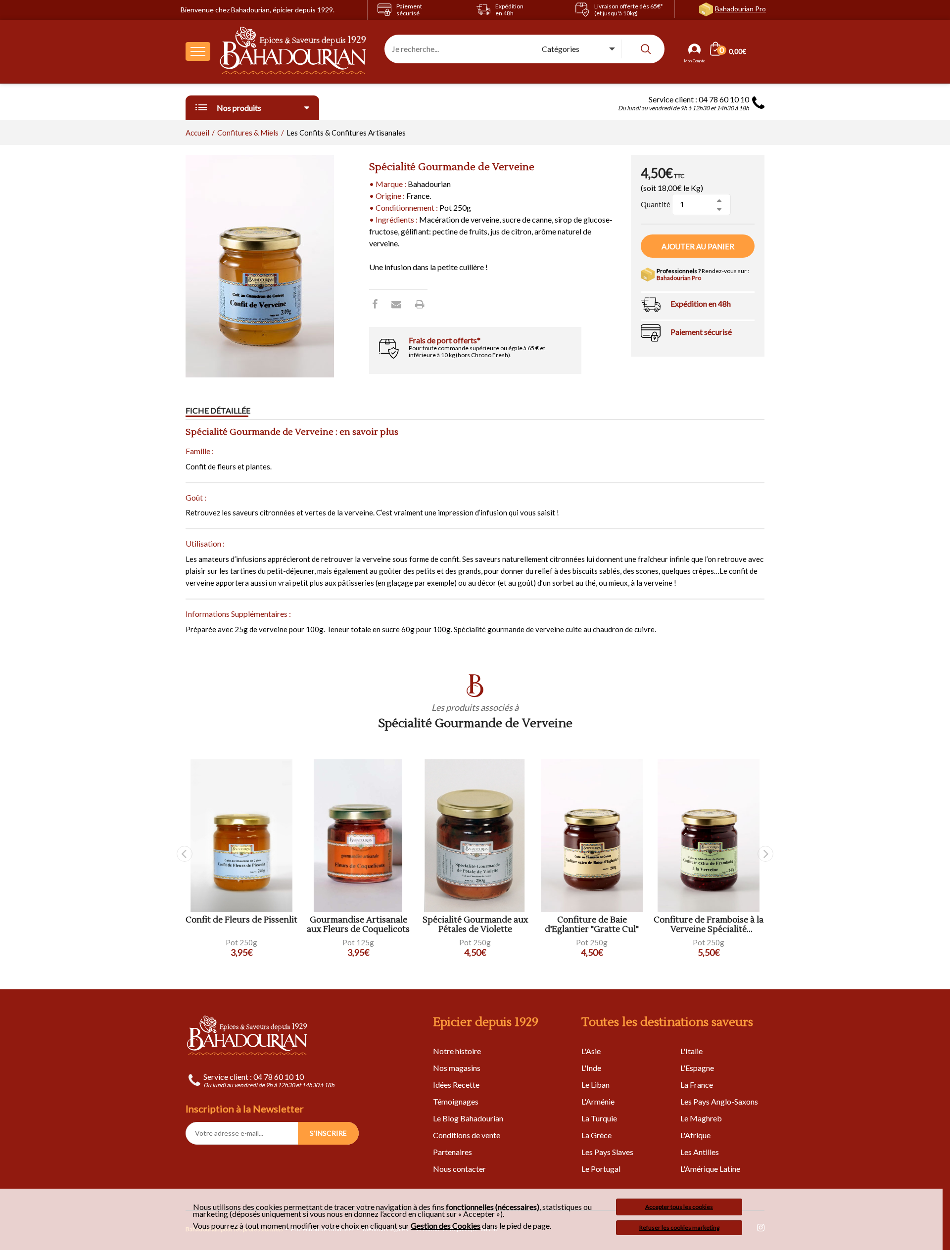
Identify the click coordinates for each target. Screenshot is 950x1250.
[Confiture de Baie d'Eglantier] (592, 835)
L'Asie (591, 1051)
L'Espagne (697, 1067)
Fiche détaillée (218, 410)
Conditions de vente (466, 1135)
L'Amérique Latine (710, 1168)
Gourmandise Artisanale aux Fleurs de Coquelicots (358, 925)
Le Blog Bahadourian (468, 1118)
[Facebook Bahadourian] (375, 304)
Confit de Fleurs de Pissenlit (241, 920)
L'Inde (591, 1067)
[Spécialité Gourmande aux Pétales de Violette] (475, 835)
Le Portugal (600, 1168)
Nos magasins (456, 1067)
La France (696, 1084)
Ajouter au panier (698, 246)
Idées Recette (456, 1084)
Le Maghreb (701, 1118)
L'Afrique (695, 1135)
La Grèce (596, 1135)
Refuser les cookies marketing (679, 1227)
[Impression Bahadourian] (420, 304)
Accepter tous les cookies (679, 1206)
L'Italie (691, 1051)
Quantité (655, 204)
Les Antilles (699, 1152)
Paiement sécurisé (701, 331)
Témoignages (455, 1101)
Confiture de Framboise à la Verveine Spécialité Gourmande (708, 925)
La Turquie (599, 1118)
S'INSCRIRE (328, 1133)
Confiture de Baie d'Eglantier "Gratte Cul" (592, 925)
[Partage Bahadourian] (396, 304)
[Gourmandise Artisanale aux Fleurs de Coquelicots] (358, 835)
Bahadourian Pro (740, 8)
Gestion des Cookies (445, 1225)
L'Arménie (598, 1101)
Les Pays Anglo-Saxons (719, 1101)
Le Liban (595, 1084)
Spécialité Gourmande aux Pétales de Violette (475, 925)
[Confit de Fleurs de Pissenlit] (241, 835)
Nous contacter (459, 1168)
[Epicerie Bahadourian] (293, 51)
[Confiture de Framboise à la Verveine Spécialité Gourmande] (709, 835)
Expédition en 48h (700, 303)
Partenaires (452, 1152)
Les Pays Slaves (607, 1152)
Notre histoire (457, 1051)
